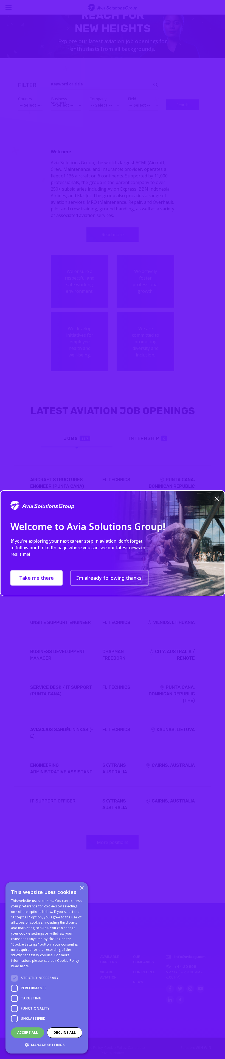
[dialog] (46, 968)
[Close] (216, 498)
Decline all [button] (65, 1032)
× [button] (82, 888)
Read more (20, 966)
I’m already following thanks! (109, 578)
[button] (46, 1044)
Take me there (36, 578)
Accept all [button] (27, 1032)
